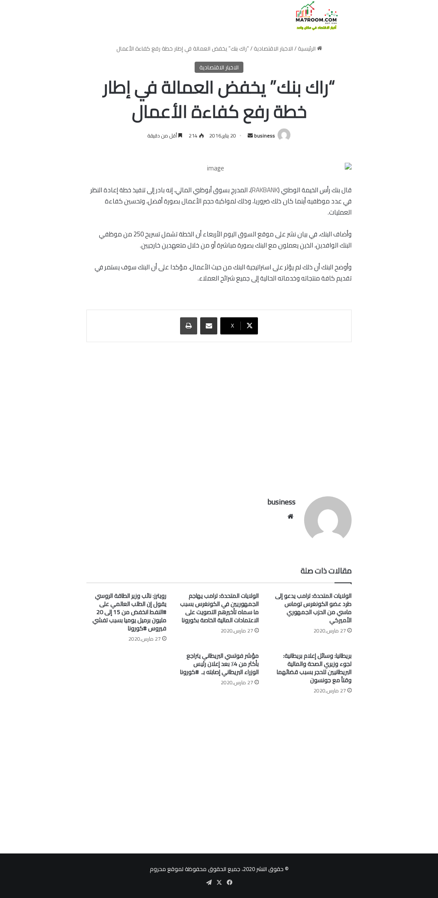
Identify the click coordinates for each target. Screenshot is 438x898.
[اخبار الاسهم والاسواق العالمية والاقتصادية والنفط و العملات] (312, 15)
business (264, 135)
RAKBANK (265, 190)
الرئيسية (307, 48)
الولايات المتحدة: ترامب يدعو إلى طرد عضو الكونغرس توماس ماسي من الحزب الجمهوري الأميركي (313, 608)
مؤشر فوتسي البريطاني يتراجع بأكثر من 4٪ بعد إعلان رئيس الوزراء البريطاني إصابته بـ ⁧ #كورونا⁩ (219, 663)
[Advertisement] (219, 415)
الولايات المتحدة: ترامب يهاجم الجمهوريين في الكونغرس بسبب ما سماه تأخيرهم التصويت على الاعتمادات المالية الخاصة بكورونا (219, 608)
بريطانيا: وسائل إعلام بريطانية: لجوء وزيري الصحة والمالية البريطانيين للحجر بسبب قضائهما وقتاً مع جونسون (314, 668)
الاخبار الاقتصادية (273, 48)
